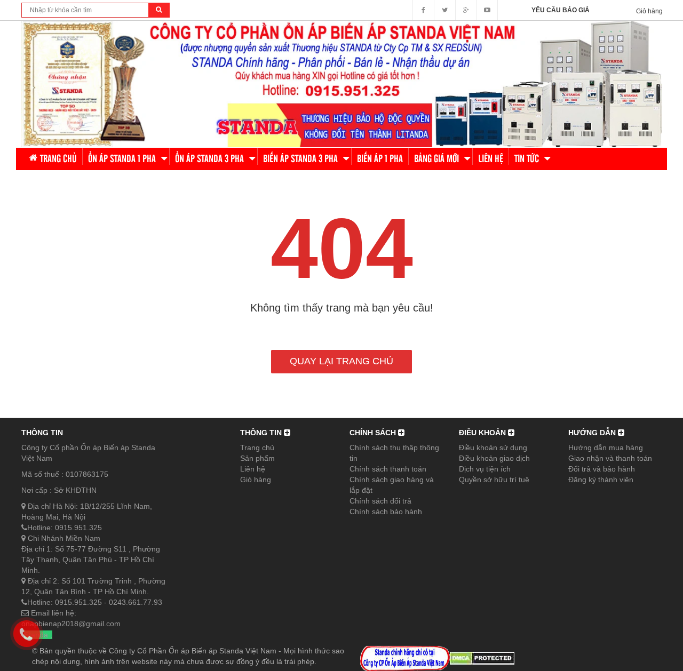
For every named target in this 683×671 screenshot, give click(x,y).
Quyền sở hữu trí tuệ (494, 479)
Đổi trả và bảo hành (601, 469)
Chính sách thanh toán (388, 469)
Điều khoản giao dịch (494, 458)
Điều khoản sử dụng (493, 447)
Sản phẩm (257, 458)
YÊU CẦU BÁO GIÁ (560, 10)
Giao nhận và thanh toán (610, 458)
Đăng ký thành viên (600, 479)
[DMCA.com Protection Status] (482, 657)
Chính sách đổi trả (380, 501)
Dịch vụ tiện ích (485, 469)
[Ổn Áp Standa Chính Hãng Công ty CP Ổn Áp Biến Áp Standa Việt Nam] (341, 83)
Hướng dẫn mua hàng (605, 447)
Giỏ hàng (255, 479)
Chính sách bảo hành (386, 511)
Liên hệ (252, 469)
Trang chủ (257, 447)
